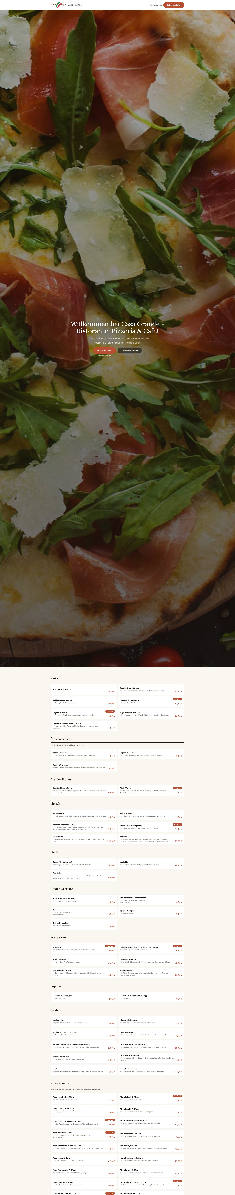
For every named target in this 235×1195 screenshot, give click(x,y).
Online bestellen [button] (174, 5)
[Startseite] (58, 5)
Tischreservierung (129, 350)
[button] (84, 689)
